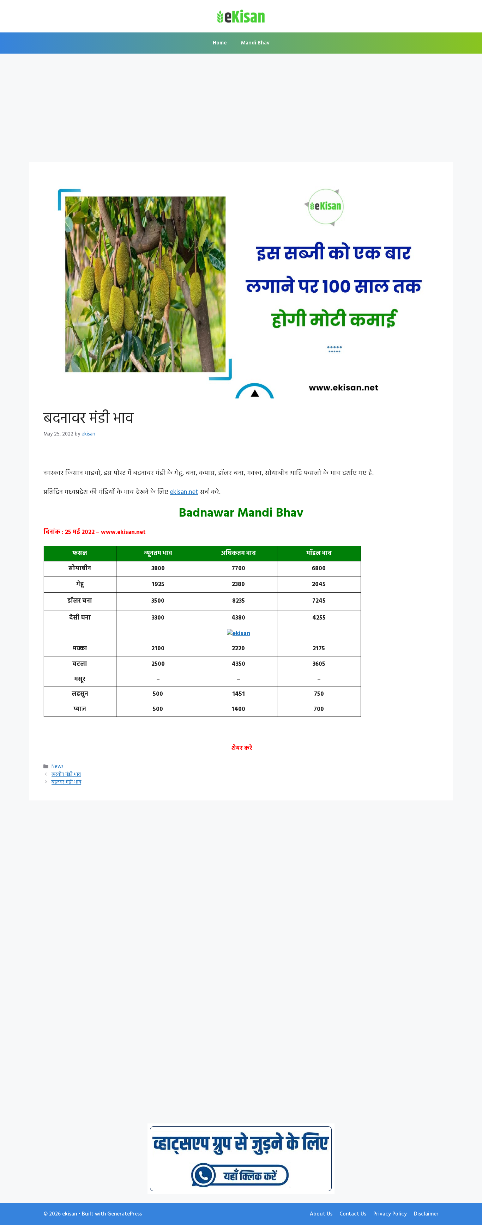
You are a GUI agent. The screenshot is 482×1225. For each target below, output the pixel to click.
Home (220, 43)
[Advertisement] (241, 110)
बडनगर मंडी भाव (66, 783)
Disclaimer (426, 1214)
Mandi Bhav (255, 43)
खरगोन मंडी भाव (66, 775)
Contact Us (352, 1214)
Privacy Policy (390, 1214)
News (58, 767)
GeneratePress (124, 1214)
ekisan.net (184, 492)
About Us (321, 1214)
